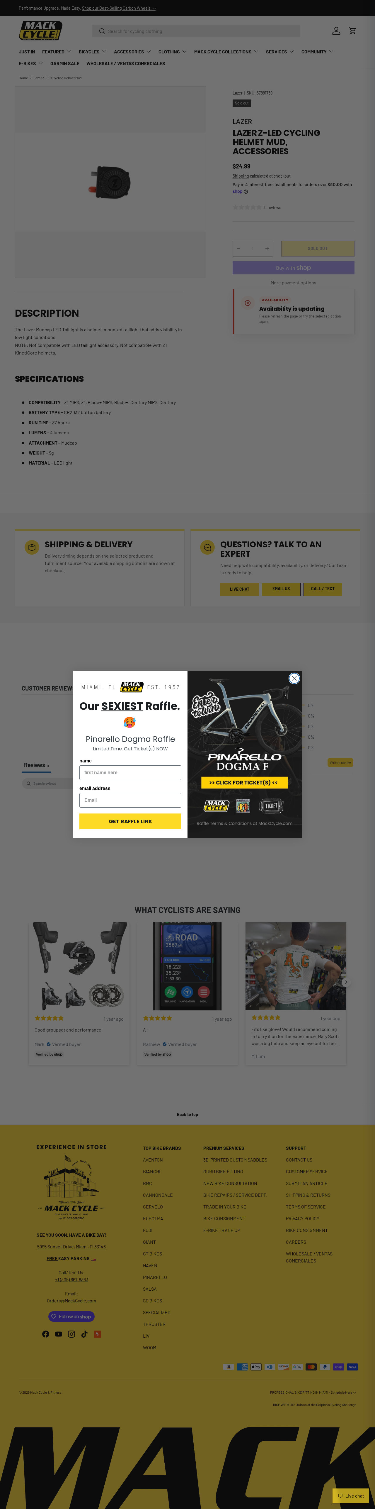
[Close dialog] (294, 678)
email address (94, 788)
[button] (130, 687)
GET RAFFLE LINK (130, 821)
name (85, 760)
